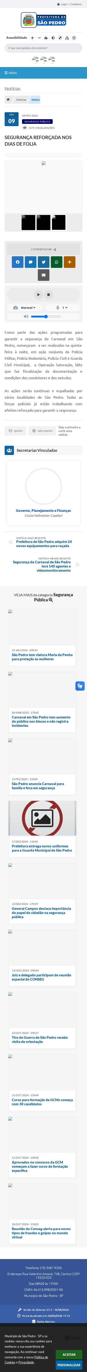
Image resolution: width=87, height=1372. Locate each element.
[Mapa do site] (67, 38)
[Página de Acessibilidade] (74, 38)
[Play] (38, 294)
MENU (13, 72)
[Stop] (48, 294)
